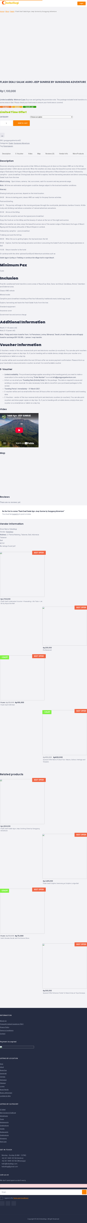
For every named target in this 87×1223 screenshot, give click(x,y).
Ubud (2, 1067)
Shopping (3, 1138)
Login (81, 3)
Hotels (2, 1129)
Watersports (4, 1122)
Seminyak (3, 1073)
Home (2, 11)
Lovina (2, 1086)
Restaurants (4, 1132)
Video (30, 154)
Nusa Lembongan (6, 1093)
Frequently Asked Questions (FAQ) (12, 1024)
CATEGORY (4, 117)
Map (39, 154)
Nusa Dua (3, 1070)
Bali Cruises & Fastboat (8, 1113)
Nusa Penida (4, 1089)
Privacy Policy (4, 1027)
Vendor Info (63, 154)
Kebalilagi (9, 532)
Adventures (4, 1116)
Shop (7, 11)
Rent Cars (3, 1142)
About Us (3, 1021)
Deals (12, 11)
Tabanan (3, 1083)
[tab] (19, 154)
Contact (2, 1034)
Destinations (4, 1125)
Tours (2, 1119)
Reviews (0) (50, 154)
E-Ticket (2, 1109)
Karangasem (8, 146)
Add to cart (23, 123)
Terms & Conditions (6, 1030)
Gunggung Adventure (22, 143)
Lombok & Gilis (5, 1096)
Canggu (2, 1077)
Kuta (1, 1064)
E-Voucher (19, 154)
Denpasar (3, 1080)
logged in (15, 514)
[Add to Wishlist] (2, 135)
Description (6, 154)
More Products (78, 154)
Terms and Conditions (20, 1198)
